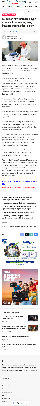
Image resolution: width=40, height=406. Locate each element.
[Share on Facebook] (7, 31)
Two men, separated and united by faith (15, 336)
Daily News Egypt (12, 36)
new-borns (33, 227)
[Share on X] (10, 31)
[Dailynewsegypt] (15, 2)
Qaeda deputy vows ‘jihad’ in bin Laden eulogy (20, 203)
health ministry (15, 227)
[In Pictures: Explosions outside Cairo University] (33, 318)
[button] (4, 2)
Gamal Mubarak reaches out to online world (19, 212)
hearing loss (25, 227)
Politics (12, 14)
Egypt (5, 14)
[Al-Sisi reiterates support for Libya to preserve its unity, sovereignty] (33, 328)
